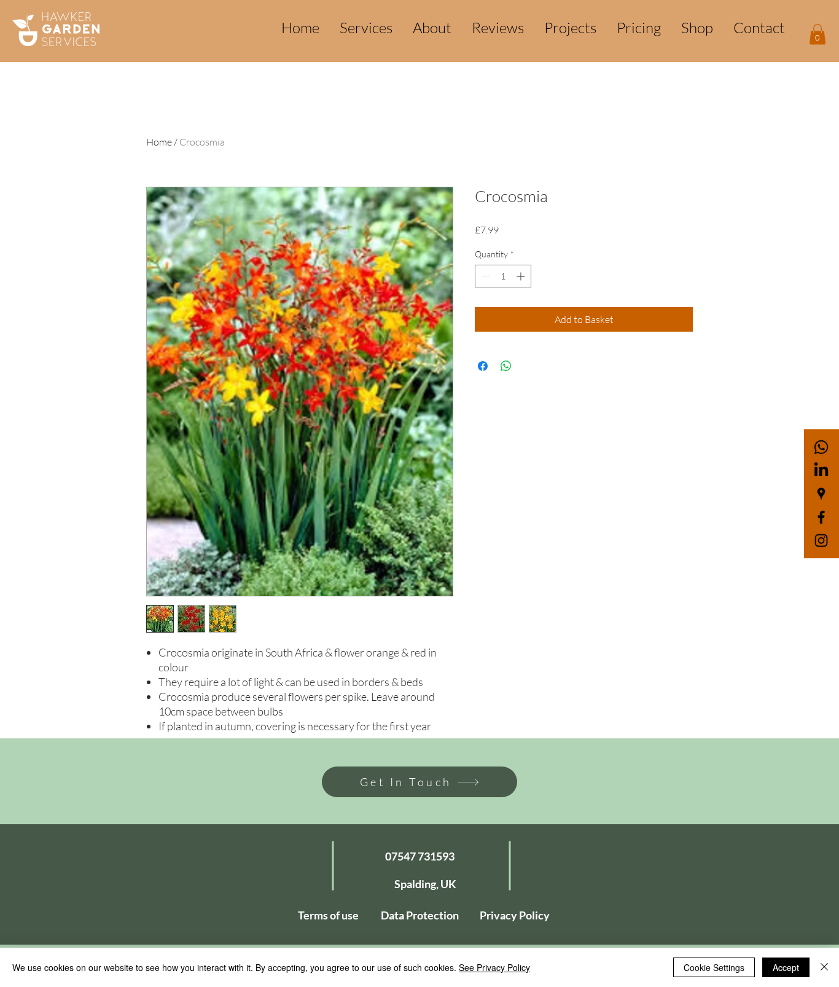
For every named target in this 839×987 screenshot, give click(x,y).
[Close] (824, 967)
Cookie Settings (714, 967)
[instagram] (821, 540)
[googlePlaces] (821, 493)
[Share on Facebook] (482, 366)
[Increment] (521, 276)
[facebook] (821, 517)
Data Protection (420, 915)
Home (159, 142)
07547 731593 (420, 856)
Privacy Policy (515, 915)
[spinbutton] (503, 276)
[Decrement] (484, 276)
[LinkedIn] (821, 470)
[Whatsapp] (821, 447)
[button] (817, 34)
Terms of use (328, 915)
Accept (786, 967)
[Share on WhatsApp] (506, 366)
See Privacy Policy (494, 967)
